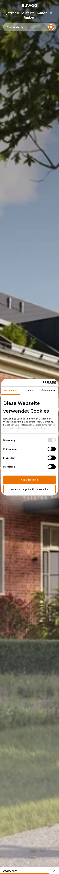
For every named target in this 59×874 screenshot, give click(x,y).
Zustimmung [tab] (10, 390)
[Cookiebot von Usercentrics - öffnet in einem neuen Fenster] (43, 382)
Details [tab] (29, 390)
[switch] (52, 449)
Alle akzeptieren (29, 479)
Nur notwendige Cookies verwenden (30, 489)
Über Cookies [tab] (48, 390)
